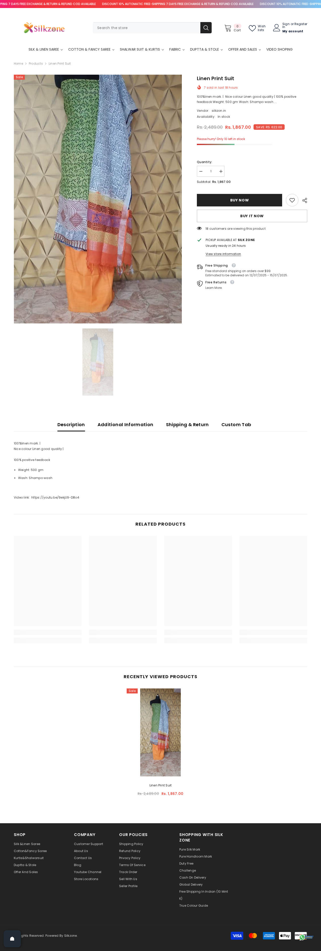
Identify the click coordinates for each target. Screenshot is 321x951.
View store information (223, 254)
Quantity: (204, 162)
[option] (98, 199)
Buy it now (252, 215)
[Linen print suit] (160, 732)
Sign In (286, 26)
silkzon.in (219, 110)
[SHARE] (302, 200)
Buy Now (239, 200)
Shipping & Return (187, 424)
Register (300, 24)
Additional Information (125, 424)
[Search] (152, 27)
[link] (292, 200)
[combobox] (146, 27)
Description (71, 424)
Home (18, 63)
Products (36, 63)
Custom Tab (236, 424)
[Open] (12, 938)
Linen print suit (160, 785)
